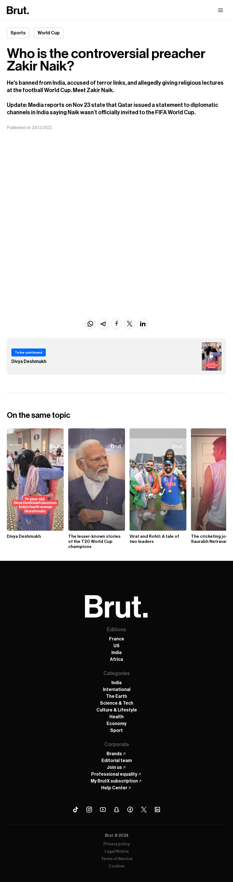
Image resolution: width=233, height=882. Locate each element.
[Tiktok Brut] (75, 809)
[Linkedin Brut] (157, 809)
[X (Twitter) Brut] (143, 809)
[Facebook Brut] (130, 809)
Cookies (117, 866)
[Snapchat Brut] (116, 809)
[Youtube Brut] (103, 809)
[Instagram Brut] (89, 809)
